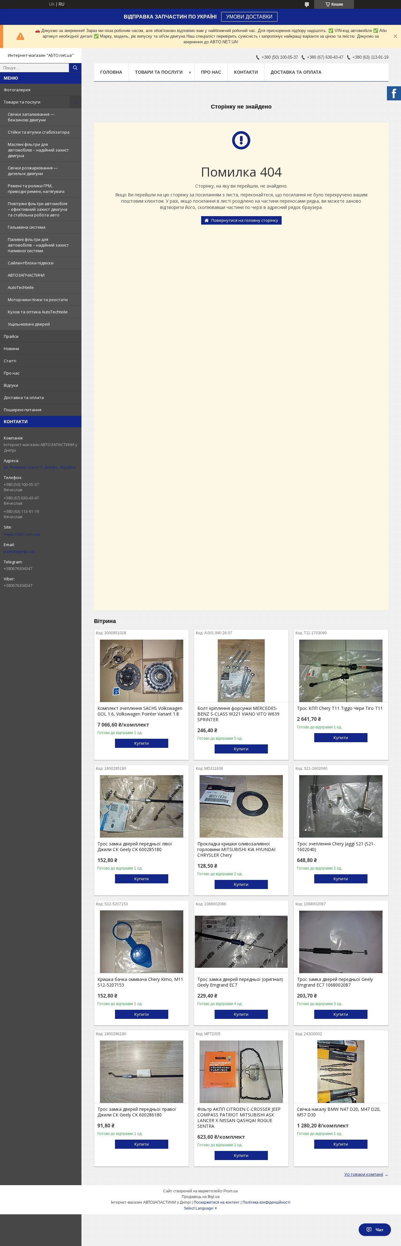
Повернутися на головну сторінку (244, 220)
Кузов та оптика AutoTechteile (38, 312)
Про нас (11, 373)
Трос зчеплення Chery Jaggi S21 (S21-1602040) (336, 846)
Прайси (11, 336)
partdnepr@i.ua (19, 551)
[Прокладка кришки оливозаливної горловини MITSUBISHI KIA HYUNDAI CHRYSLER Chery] (241, 806)
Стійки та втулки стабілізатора (39, 132)
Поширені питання (22, 410)
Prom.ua (230, 1191)
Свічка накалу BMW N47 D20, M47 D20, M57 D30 (339, 1112)
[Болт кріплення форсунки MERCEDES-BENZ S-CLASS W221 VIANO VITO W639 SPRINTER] (241, 670)
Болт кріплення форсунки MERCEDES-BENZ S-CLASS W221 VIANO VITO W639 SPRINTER (238, 714)
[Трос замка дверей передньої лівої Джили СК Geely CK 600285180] (141, 806)
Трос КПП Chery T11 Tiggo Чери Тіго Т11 (340, 708)
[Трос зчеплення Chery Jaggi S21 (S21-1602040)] (341, 806)
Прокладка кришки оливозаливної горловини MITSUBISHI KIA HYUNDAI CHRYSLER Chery (236, 849)
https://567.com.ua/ (22, 534)
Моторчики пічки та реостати (38, 299)
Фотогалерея (17, 90)
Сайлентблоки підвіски (31, 263)
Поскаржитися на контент (217, 1202)
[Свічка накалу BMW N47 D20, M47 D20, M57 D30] (341, 1071)
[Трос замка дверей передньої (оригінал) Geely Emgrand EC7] (241, 941)
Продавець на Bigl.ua (201, 1197)
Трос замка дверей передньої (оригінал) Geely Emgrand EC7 (240, 982)
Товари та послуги (22, 102)
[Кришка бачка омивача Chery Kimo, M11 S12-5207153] (141, 941)
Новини (11, 348)
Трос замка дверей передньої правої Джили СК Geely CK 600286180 (136, 1112)
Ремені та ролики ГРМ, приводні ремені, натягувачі (36, 188)
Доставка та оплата (24, 397)
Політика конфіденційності (266, 1202)
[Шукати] (75, 67)
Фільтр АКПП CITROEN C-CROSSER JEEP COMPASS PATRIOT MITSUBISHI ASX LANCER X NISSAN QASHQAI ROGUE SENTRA (239, 1117)
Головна (111, 72)
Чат (379, 1229)
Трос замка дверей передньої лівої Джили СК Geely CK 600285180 (134, 846)
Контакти (246, 72)
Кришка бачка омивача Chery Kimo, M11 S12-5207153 (140, 982)
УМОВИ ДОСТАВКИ (249, 16)
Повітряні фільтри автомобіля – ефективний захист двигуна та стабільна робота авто (37, 209)
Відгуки (11, 385)
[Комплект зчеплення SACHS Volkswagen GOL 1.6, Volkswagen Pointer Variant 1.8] (141, 670)
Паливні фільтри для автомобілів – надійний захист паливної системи (38, 245)
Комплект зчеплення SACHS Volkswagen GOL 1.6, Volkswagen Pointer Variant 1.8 (139, 711)
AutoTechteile (21, 287)
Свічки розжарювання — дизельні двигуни (33, 170)
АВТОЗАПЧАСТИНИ (26, 275)
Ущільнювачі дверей (29, 324)
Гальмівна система (26, 227)
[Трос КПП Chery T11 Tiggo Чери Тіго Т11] (341, 670)
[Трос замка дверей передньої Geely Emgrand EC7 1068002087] (341, 941)
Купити (141, 743)
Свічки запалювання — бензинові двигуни (31, 117)
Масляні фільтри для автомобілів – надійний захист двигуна (38, 149)
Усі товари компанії (363, 1174)
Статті (10, 361)
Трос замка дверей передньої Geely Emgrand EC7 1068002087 (335, 982)
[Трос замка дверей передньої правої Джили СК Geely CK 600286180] (141, 1071)
